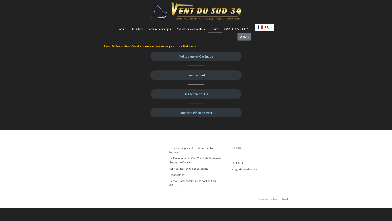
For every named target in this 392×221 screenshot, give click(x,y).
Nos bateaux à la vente (190, 29)
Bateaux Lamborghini (160, 29)
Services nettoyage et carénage (188, 168)
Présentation (263, 199)
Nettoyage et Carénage (196, 56)
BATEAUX (237, 163)
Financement (196, 75)
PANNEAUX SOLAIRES (236, 29)
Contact (244, 36)
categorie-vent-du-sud (244, 169)
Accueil (123, 29)
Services (214, 29)
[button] (191, 29)
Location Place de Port (196, 112)
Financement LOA (196, 94)
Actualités (137, 29)
